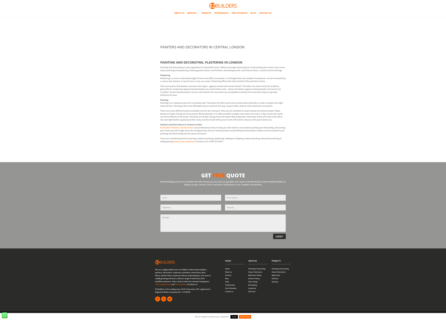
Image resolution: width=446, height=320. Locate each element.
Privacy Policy (245, 317)
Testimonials (221, 13)
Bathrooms (276, 275)
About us (179, 13)
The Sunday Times (163, 284)
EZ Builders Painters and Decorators (177, 127)
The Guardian (180, 284)
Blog (253, 13)
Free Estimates (240, 13)
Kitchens (275, 278)
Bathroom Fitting (254, 275)
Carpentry (252, 288)
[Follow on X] (163, 299)
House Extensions (255, 272)
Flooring (275, 282)
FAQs (227, 282)
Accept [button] (234, 317)
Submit (279, 236)
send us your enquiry (183, 141)
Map (227, 278)
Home (227, 269)
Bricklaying (252, 285)
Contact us (265, 13)
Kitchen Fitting (254, 278)
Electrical (251, 291)
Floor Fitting (252, 282)
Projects (206, 13)
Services (191, 13)
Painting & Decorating (256, 269)
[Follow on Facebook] (157, 299)
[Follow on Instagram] (169, 299)
